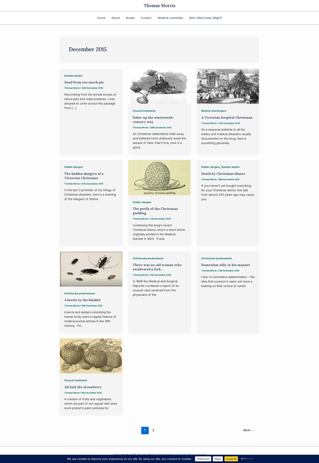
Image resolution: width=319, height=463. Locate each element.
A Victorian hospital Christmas (226, 117)
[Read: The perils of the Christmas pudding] (159, 177)
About (115, 18)
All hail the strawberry (83, 387)
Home (101, 18)
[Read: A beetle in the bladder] (91, 268)
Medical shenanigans (213, 110)
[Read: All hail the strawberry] (91, 355)
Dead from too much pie (84, 82)
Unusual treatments (144, 110)
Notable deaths (73, 75)
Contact (146, 18)
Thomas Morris (159, 5)
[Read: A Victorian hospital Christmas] (228, 86)
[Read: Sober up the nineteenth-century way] (159, 86)
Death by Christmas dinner (223, 174)
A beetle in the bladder (82, 300)
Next (248, 430)
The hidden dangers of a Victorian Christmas (84, 176)
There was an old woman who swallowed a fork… (157, 267)
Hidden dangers (73, 167)
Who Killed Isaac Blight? (205, 18)
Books (130, 18)
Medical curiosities (170, 18)
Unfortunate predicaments (79, 293)
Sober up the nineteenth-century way (153, 119)
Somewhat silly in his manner (225, 265)
